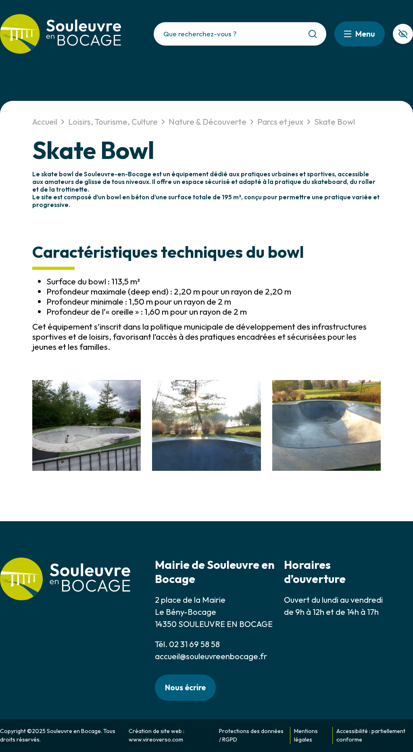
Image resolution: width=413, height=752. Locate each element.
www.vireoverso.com (156, 739)
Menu (365, 34)
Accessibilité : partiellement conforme (370, 735)
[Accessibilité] (403, 34)
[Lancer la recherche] (313, 34)
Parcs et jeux (280, 122)
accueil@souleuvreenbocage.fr (211, 656)
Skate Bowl (334, 122)
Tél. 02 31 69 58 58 (187, 644)
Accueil (44, 122)
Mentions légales (306, 735)
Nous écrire (185, 687)
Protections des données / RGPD (251, 735)
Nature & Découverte (207, 122)
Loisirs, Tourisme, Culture (113, 122)
